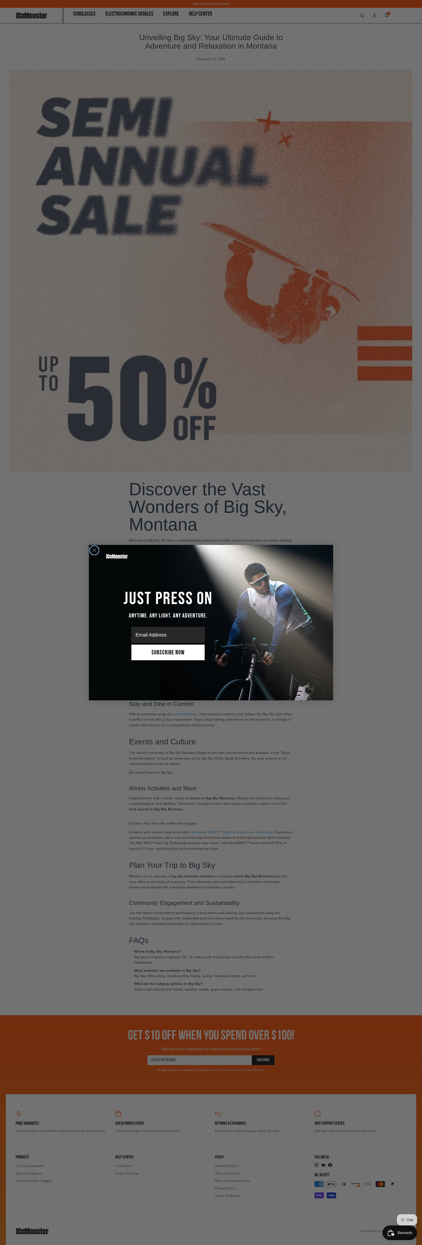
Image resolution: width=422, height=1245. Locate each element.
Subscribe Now (168, 652)
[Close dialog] (94, 550)
